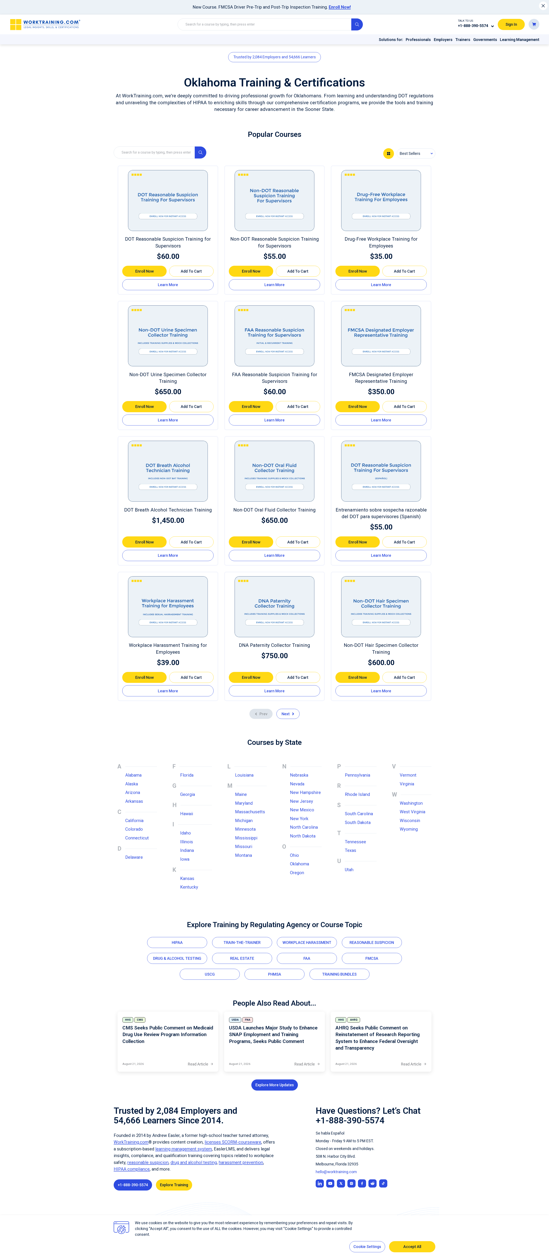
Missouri (243, 846)
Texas (350, 850)
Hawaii (186, 813)
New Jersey (301, 801)
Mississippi (246, 838)
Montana (243, 855)
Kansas (187, 878)
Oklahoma (299, 863)
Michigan (244, 820)
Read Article (201, 1064)
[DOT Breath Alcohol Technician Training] (168, 471)
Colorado (134, 829)
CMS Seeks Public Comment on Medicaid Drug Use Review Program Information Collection (167, 1034)
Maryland (244, 803)
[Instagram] (351, 1183)
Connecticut (137, 838)
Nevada (297, 783)
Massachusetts (250, 811)
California (134, 820)
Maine (241, 794)
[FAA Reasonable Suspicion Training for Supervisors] (274, 335)
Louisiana (244, 775)
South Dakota (358, 822)
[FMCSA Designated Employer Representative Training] (381, 335)
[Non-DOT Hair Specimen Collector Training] (381, 606)
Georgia (187, 794)
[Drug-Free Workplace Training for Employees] (381, 200)
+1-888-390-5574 (473, 25)
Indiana (187, 850)
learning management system (183, 1148)
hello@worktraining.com (336, 1171)
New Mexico (302, 809)
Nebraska (299, 775)
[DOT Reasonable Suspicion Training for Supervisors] (168, 200)
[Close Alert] (543, 6)
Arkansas (134, 801)
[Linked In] (320, 1183)
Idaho (185, 833)
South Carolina (359, 813)
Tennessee (355, 841)
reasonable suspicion (148, 1162)
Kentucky (189, 887)
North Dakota (302, 836)
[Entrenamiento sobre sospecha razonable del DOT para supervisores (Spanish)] (381, 471)
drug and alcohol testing (193, 1162)
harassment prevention (241, 1162)
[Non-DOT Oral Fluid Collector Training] (274, 471)
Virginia (407, 783)
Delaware (134, 857)
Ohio (294, 855)
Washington (411, 803)
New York (299, 818)
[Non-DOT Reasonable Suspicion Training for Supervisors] (274, 200)
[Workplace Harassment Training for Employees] (168, 606)
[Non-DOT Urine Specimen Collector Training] (168, 335)
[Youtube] (330, 1183)
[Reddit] (372, 1183)
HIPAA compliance (132, 1169)
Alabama (133, 775)
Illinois (186, 841)
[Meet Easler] (341, 1183)
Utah (349, 869)
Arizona (132, 792)
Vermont (408, 775)
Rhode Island (357, 794)
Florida (186, 775)
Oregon (297, 872)
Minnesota (245, 829)
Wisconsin (410, 820)
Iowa (184, 859)
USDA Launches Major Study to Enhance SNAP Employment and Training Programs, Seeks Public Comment (273, 1034)
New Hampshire (305, 792)
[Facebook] (362, 1183)
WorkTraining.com (131, 1142)
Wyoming (409, 829)
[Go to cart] (534, 24)
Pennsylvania (357, 775)
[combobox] (416, 153)
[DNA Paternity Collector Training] (274, 606)
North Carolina (304, 827)
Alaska (131, 783)
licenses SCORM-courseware (233, 1142)
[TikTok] (383, 1183)
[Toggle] (492, 26)
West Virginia (412, 811)
